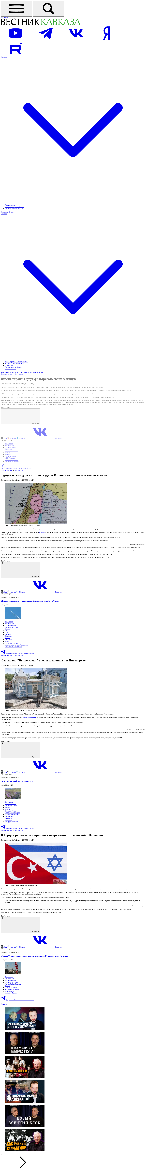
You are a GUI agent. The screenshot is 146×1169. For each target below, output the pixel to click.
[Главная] (40, 25)
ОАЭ (6, 631)
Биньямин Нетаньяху (12, 989)
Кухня (41, 372)
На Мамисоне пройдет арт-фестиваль (17, 781)
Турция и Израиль (11, 987)
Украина (8, 452)
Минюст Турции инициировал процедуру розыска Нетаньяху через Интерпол (34, 956)
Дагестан (8, 809)
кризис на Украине (11, 460)
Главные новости (10, 205)
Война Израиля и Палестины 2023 (16, 362)
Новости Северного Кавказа (14, 207)
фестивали (8, 820)
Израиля (42, 532)
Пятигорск (8, 818)
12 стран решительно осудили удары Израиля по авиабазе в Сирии (30, 601)
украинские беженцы (12, 461)
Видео (30, 372)
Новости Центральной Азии (14, 208)
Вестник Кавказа (6, 374)
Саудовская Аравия (11, 643)
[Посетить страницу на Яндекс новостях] (106, 40)
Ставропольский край (12, 813)
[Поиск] (48, 9)
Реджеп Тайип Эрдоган (13, 984)
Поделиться (35, 423)
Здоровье (35, 372)
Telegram (21, 438)
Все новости (19, 374)
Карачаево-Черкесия (11, 814)
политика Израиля (11, 993)
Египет (7, 638)
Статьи (11, 212)
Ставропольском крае (28, 717)
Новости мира (9, 445)
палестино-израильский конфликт (16, 645)
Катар (7, 641)
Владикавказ (9, 816)
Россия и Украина (11, 456)
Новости (13, 438)
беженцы (8, 454)
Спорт (21, 372)
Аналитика (4, 212)
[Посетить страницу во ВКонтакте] (76, 40)
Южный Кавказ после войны (15, 363)
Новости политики (11, 451)
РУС (2, 17)
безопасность (9, 991)
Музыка (7, 807)
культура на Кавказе (11, 822)
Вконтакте (58, 438)
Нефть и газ (9, 365)
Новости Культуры (11, 805)
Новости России (10, 447)
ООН (6, 632)
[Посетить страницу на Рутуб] (16, 55)
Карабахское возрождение (9, 372)
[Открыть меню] (16, 9)
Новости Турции (10, 625)
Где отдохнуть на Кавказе (13, 367)
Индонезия (8, 636)
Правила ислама (10, 369)
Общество (8, 449)
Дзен (5, 438)
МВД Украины (10, 458)
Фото (25, 372)
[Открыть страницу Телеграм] (46, 40)
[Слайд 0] (1, 1154)
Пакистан (8, 634)
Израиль (7, 629)
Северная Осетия (10, 811)
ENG (6, 17)
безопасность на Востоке (13, 647)
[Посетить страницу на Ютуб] (16, 40)
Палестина (8, 639)
